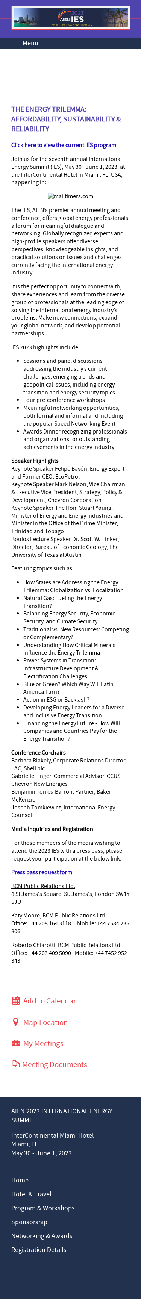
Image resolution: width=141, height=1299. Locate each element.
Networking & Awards (42, 1236)
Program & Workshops (43, 1208)
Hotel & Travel (31, 1194)
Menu (30, 43)
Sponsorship (29, 1222)
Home (20, 1180)
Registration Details (39, 1250)
